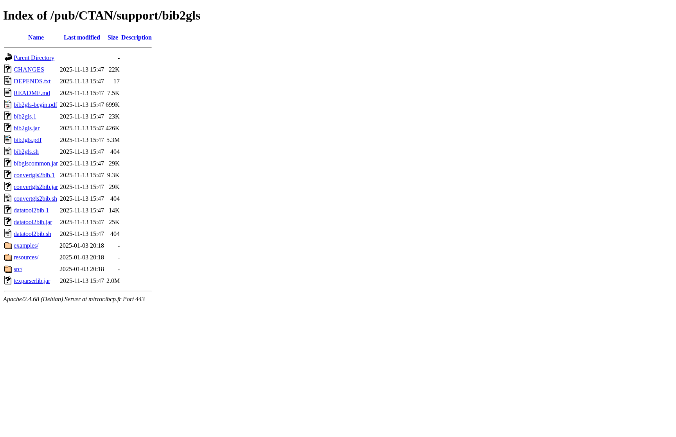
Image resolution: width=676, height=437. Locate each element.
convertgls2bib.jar (36, 186)
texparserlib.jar (32, 280)
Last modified (82, 37)
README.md (32, 93)
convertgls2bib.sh (35, 198)
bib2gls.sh (26, 151)
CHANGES (29, 69)
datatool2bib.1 (31, 210)
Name (36, 37)
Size (113, 37)
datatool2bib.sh (32, 233)
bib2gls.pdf (27, 140)
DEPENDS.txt (32, 81)
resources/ (26, 257)
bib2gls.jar (27, 128)
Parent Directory (34, 57)
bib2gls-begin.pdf (35, 104)
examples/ (26, 245)
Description (136, 37)
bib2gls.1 (25, 116)
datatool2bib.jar (33, 222)
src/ (18, 269)
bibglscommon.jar (36, 163)
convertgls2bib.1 (34, 175)
